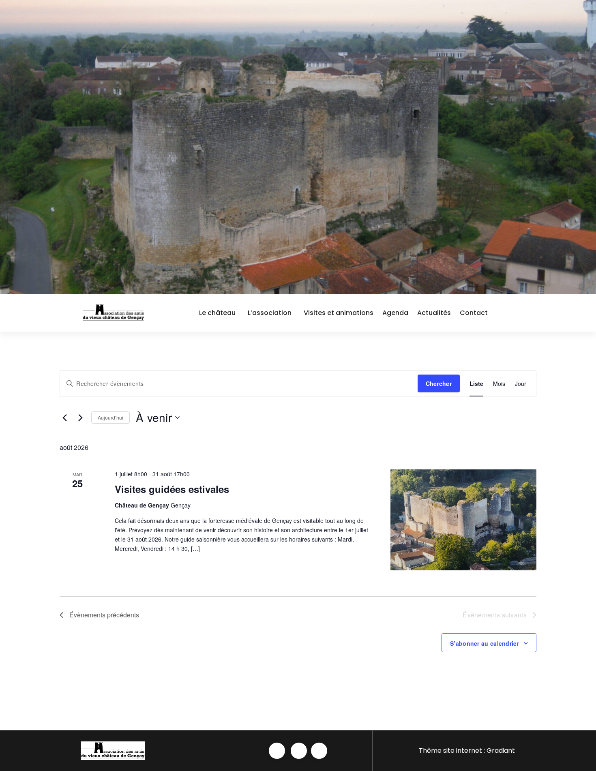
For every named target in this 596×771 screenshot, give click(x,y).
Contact (474, 312)
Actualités (434, 312)
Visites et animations (338, 312)
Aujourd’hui (110, 417)
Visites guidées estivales (172, 489)
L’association (270, 312)
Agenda (395, 312)
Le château (217, 312)
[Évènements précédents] (64, 417)
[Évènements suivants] (80, 417)
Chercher (439, 383)
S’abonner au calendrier (484, 643)
